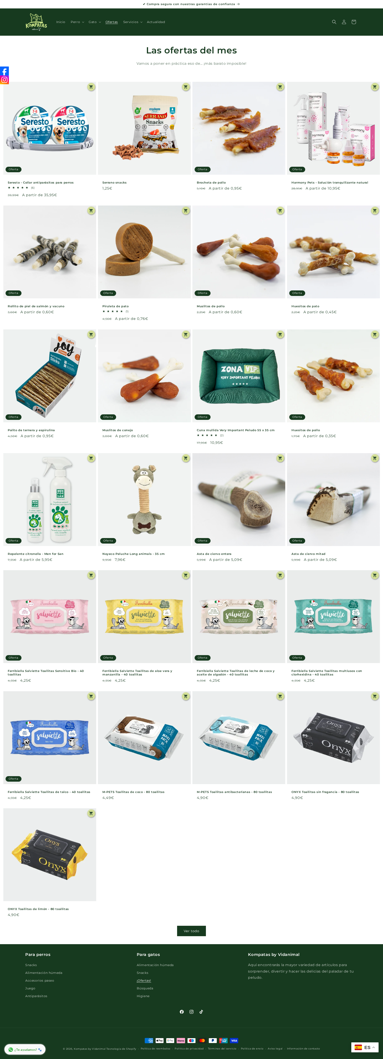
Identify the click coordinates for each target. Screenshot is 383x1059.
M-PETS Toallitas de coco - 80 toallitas (133, 791)
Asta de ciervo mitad (308, 553)
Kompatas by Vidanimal (90, 1048)
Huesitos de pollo (305, 430)
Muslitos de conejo (117, 430)
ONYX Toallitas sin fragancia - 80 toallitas (325, 791)
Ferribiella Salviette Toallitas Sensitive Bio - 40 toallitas (46, 672)
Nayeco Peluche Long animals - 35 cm (133, 553)
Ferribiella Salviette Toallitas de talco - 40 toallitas (49, 791)
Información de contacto (303, 1048)
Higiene (143, 996)
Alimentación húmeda (43, 973)
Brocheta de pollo (211, 182)
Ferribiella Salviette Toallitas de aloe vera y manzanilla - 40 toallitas (137, 672)
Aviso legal (275, 1048)
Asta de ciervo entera (214, 553)
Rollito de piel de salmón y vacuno (36, 306)
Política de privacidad (189, 1048)
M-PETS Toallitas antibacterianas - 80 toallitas (234, 791)
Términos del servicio (222, 1048)
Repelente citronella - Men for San (35, 553)
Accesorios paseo (39, 981)
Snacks (31, 965)
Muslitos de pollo (211, 306)
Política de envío (252, 1048)
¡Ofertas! (144, 981)
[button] (77, 22)
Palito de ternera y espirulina (31, 430)
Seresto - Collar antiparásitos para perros (41, 182)
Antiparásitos (36, 996)
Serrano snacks (114, 182)
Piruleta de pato (115, 306)
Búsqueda (145, 988)
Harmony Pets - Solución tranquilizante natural (329, 182)
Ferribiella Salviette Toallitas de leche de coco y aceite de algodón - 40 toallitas (236, 672)
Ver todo (191, 931)
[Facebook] (4, 71)
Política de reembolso (155, 1048)
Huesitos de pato (305, 306)
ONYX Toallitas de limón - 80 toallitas (38, 908)
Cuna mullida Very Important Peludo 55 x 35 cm (236, 430)
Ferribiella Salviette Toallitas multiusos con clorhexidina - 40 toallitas (326, 672)
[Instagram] (4, 79)
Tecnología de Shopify (121, 1048)
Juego (30, 988)
